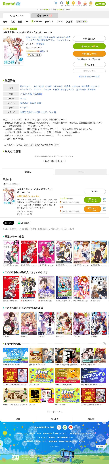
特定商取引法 (28, 441)
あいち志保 (81, 89)
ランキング (54, 419)
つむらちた (61, 37)
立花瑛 (56, 89)
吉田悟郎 (92, 89)
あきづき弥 (44, 37)
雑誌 (39, 102)
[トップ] (9, 3)
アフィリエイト (41, 437)
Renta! (5, 229)
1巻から (6, 184)
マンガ (23, 98)
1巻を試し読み (89, 38)
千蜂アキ (76, 336)
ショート (46, 15)
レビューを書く (35, 55)
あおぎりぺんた (67, 89)
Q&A (39, 433)
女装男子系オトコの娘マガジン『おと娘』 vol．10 (35, 191)
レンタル (24, 107)
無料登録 (101, 4)
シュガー (47, 89)
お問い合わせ (48, 433)
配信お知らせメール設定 (89, 76)
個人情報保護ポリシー (65, 437)
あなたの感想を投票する (53, 161)
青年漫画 (40, 43)
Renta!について (22, 433)
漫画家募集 (53, 441)
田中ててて (60, 336)
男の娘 (33, 102)
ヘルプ (32, 433)
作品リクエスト (60, 433)
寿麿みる (24, 336)
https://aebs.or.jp (26, 459)
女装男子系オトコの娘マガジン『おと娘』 (39, 112)
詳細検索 (91, 419)
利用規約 (52, 437)
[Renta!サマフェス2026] (17, 3)
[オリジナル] (37, 21)
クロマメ (38, 89)
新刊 (18, 419)
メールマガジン (86, 433)
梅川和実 (41, 39)
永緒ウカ (6, 336)
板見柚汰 (94, 336)
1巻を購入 (89, 53)
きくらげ (41, 336)
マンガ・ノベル (16, 15)
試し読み (95, 191)
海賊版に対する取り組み (68, 441)
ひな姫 (52, 37)
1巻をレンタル (89, 46)
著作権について (41, 441)
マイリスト (90, 71)
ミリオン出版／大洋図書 (31, 93)
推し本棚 (90, 64)
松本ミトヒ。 (32, 37)
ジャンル (80, 21)
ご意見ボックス (73, 433)
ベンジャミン (62, 39)
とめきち (33, 39)
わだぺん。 (51, 39)
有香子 (67, 86)
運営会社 (82, 441)
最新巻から (16, 184)
